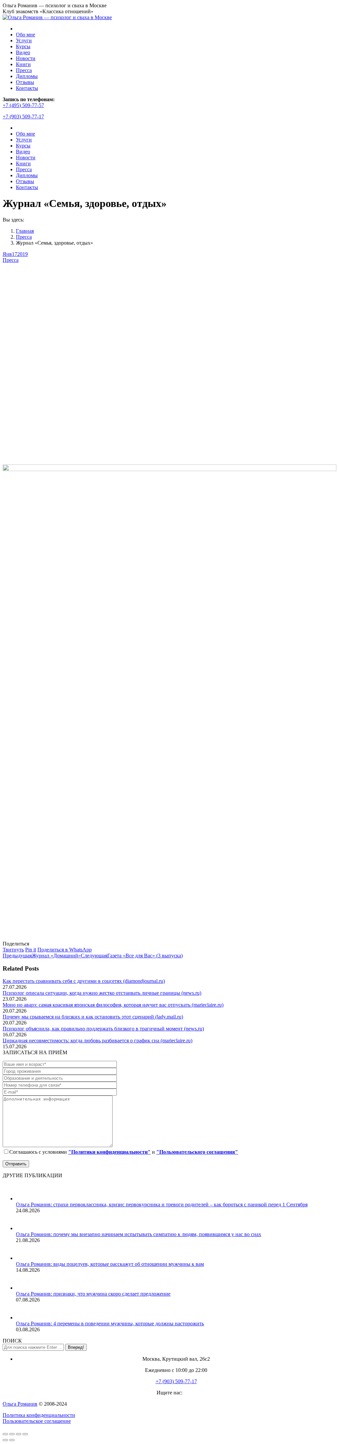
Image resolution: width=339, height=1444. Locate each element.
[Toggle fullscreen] (18, 1434)
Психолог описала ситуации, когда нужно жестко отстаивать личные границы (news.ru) (102, 993)
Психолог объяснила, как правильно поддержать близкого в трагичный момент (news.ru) (103, 1028)
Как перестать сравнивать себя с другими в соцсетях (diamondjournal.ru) (84, 981)
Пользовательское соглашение (37, 1421)
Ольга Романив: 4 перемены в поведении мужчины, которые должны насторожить (110, 1323)
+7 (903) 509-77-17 (23, 116)
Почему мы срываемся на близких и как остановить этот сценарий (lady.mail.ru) (93, 1017)
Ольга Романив (20, 1404)
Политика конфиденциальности (39, 1415)
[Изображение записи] (24, 1198)
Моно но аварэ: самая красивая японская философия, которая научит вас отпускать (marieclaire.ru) (113, 1005)
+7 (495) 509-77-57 (23, 105)
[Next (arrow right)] (12, 1440)
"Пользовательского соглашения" (197, 1152)
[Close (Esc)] (5, 1434)
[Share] (12, 1434)
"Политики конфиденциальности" (109, 1152)
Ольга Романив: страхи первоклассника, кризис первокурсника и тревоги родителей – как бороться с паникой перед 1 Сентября (162, 1204)
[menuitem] (25, 34)
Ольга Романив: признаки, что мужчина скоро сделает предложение (93, 1294)
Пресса (11, 260)
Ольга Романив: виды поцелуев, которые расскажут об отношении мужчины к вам (110, 1264)
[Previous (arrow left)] (5, 1440)
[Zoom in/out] (25, 1434)
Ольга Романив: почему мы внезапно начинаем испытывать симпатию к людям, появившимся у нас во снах (138, 1234)
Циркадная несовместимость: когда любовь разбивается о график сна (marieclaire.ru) (97, 1040)
